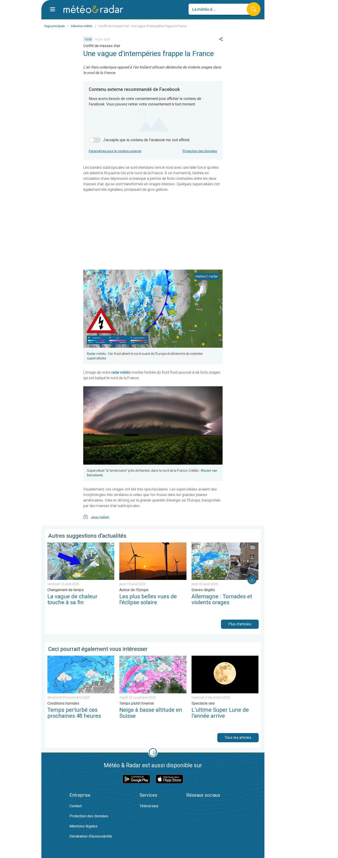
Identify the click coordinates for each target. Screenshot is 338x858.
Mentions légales (83, 826)
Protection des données (200, 151)
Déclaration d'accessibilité (90, 836)
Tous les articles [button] (238, 737)
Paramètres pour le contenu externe (115, 151)
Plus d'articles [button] (239, 624)
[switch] (95, 140)
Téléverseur (149, 806)
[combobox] (221, 9)
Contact (75, 806)
